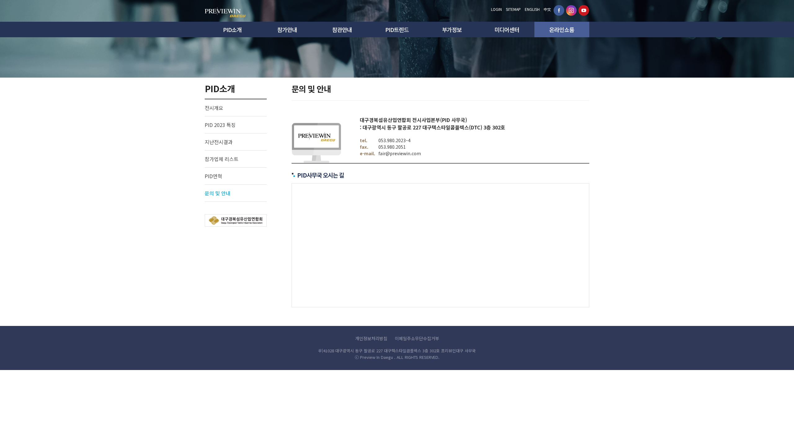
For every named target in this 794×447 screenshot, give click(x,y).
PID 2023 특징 (220, 125)
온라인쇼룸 (561, 29)
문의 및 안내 (217, 193)
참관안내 (342, 29)
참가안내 (287, 29)
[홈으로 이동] (225, 10)
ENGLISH (532, 9)
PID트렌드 (397, 29)
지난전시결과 (219, 142)
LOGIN (496, 9)
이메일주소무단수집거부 (417, 338)
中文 (547, 9)
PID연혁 (213, 176)
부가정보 (452, 29)
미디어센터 (506, 29)
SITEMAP (513, 9)
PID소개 (232, 29)
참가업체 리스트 (222, 159)
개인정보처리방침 (371, 338)
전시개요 (214, 107)
